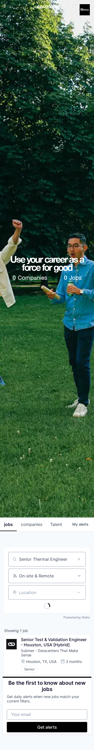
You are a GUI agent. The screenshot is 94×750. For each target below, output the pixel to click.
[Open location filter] (79, 592)
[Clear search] (79, 559)
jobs (8, 524)
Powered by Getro (76, 617)
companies (31, 524)
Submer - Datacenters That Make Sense (50, 652)
